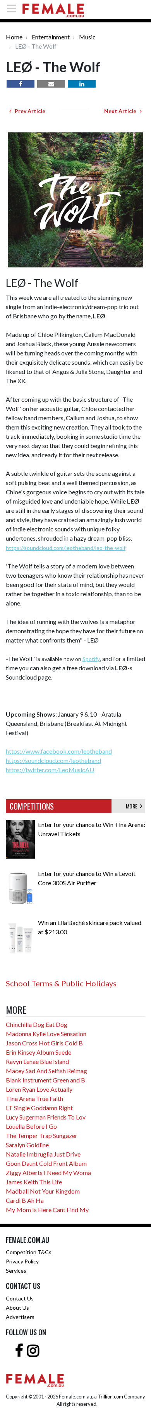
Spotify (91, 659)
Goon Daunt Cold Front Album (46, 1163)
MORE (133, 806)
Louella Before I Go (31, 1126)
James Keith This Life (34, 1181)
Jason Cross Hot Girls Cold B (44, 1043)
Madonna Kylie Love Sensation (46, 1033)
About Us (17, 1307)
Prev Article (28, 111)
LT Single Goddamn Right (39, 1107)
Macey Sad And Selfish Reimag (46, 1070)
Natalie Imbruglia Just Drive (43, 1154)
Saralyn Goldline (27, 1144)
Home (14, 37)
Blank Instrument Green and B (45, 1080)
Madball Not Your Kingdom (43, 1191)
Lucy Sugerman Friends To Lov (46, 1117)
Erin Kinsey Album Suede (38, 1052)
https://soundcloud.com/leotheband (53, 760)
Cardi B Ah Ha (25, 1200)
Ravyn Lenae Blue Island (37, 1061)
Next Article (122, 111)
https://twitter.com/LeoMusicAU (50, 769)
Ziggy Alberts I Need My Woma (48, 1172)
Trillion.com (110, 1396)
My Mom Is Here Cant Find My (47, 1209)
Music (87, 37)
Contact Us (20, 1298)
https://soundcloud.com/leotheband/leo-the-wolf (65, 547)
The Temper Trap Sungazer (41, 1135)
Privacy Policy (22, 1261)
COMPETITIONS (32, 806)
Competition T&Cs (28, 1252)
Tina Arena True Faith (34, 1098)
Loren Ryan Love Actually (39, 1089)
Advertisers (20, 1317)
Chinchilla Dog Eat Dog (36, 1024)
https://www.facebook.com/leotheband (59, 751)
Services (16, 1270)
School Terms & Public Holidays (61, 983)
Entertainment (51, 37)
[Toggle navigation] (14, 8)
